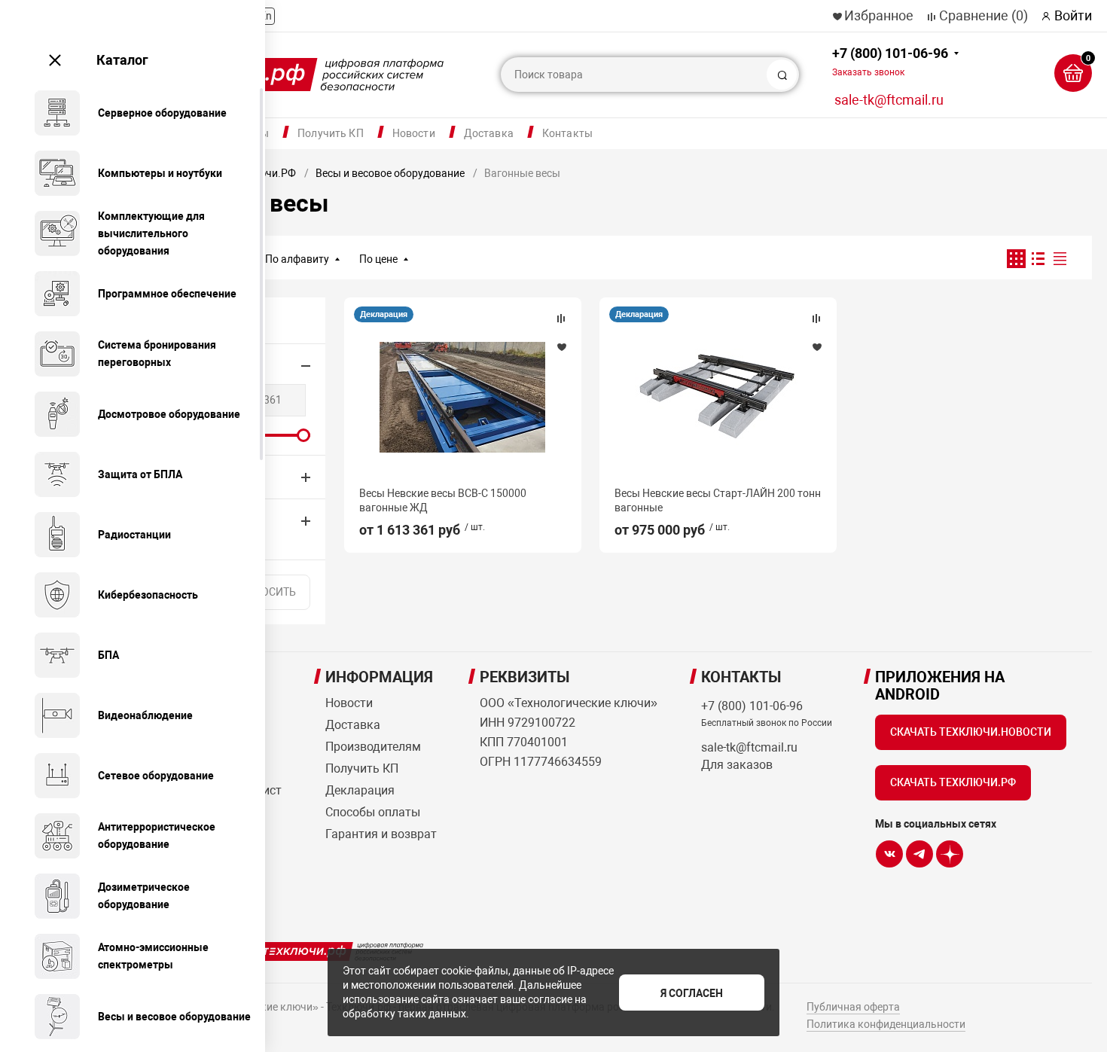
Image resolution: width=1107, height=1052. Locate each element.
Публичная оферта (853, 1007)
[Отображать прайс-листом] (1060, 258)
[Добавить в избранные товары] (561, 346)
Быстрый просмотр (462, 397)
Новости (413, 133)
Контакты (567, 133)
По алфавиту (297, 259)
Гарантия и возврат (381, 834)
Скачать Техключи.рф (953, 782)
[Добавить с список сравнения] (561, 318)
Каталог (122, 60)
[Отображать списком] (1038, 258)
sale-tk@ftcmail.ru (889, 100)
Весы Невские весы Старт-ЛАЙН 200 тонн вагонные (717, 500)
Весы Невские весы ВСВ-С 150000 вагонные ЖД (442, 500)
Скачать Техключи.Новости (970, 732)
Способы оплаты (372, 812)
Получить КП (330, 133)
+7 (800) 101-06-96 (890, 61)
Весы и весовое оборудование (390, 173)
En (266, 16)
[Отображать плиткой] (1016, 258)
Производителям (373, 746)
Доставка (489, 133)
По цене (378, 259)
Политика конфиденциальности (886, 1024)
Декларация (383, 314)
